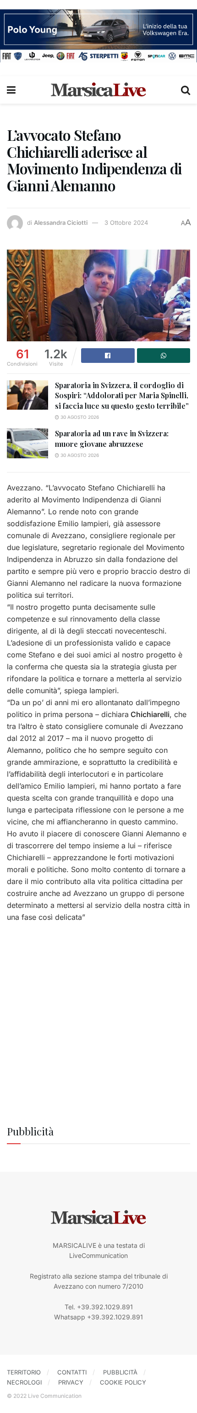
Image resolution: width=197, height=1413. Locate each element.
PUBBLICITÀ (120, 1372)
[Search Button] (185, 90)
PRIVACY (70, 1382)
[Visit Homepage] (98, 90)
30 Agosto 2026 (79, 417)
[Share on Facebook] (108, 355)
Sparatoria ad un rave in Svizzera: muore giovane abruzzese (112, 438)
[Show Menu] (11, 90)
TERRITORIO (24, 1372)
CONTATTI (72, 1372)
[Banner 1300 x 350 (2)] (98, 35)
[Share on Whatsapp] (164, 355)
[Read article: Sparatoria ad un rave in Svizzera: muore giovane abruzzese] (27, 443)
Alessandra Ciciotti (61, 222)
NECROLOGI (24, 1382)
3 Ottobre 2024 (126, 222)
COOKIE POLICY (123, 1382)
